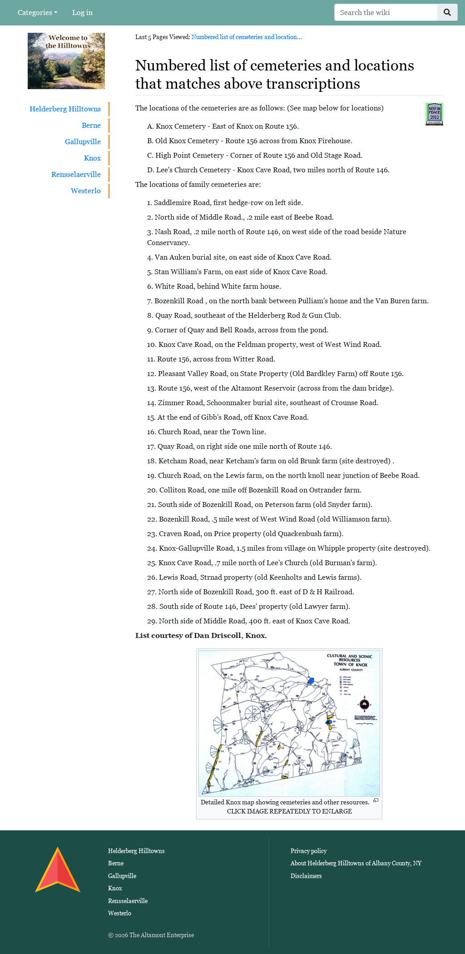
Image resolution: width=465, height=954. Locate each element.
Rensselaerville (76, 174)
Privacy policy (308, 851)
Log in (82, 12)
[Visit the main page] (66, 60)
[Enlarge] (375, 800)
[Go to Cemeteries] (434, 113)
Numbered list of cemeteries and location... (247, 37)
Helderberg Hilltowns (65, 109)
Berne (91, 125)
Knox (92, 158)
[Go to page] (447, 12)
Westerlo (86, 190)
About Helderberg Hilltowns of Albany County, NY (356, 863)
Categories (35, 12)
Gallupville (83, 141)
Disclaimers (306, 876)
